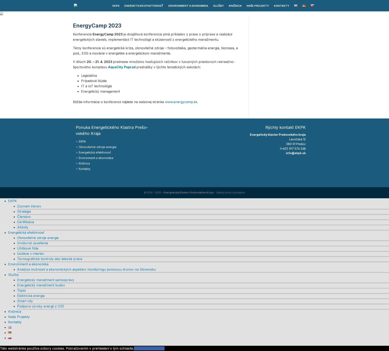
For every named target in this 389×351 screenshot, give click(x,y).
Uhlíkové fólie (27, 248)
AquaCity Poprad (122, 67)
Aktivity (22, 227)
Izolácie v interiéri (30, 254)
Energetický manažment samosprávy (45, 280)
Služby (218, 5)
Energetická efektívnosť (143, 5)
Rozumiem (142, 348)
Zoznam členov (29, 206)
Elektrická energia (31, 296)
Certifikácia (25, 222)
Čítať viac (157, 348)
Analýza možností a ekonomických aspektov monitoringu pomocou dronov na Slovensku (86, 269)
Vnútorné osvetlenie (32, 243)
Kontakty (281, 5)
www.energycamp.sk (181, 102)
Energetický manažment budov (41, 285)
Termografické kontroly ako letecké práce (49, 259)
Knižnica (235, 5)
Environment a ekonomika (188, 5)
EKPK (116, 5)
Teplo (21, 290)
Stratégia (24, 211)
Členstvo (24, 217)
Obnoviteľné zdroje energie (97, 147)
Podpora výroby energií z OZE (40, 306)
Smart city (25, 301)
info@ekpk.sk (296, 153)
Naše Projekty (258, 5)
